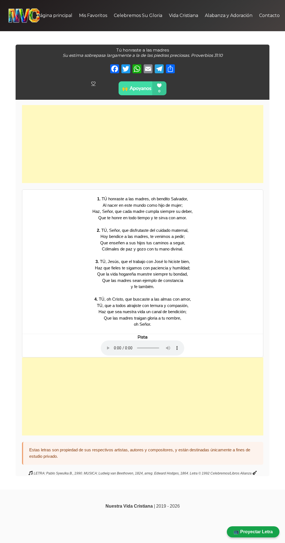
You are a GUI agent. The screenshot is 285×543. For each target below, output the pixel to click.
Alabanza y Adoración (228, 15)
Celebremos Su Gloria (138, 15)
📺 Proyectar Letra (253, 531)
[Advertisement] (142, 144)
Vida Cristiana (183, 15)
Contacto (269, 15)
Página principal (54, 15)
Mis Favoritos (93, 15)
